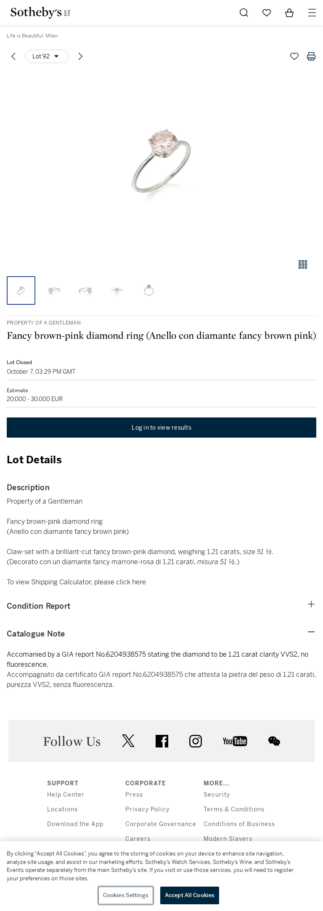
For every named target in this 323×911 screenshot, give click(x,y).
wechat (274, 741)
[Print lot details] (311, 56)
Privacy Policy (147, 809)
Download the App (75, 824)
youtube (235, 741)
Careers (138, 838)
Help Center (66, 794)
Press (134, 794)
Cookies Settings (125, 895)
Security (217, 794)
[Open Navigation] (312, 12)
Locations (62, 809)
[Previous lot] (13, 56)
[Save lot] (294, 56)
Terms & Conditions (234, 809)
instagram (195, 741)
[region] (161, 876)
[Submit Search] (244, 12)
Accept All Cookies (189, 895)
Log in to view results (161, 427)
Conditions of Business (239, 824)
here (139, 582)
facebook (162, 741)
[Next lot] (80, 56)
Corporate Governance (160, 824)
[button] (161, 161)
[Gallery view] (303, 264)
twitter (128, 740)
